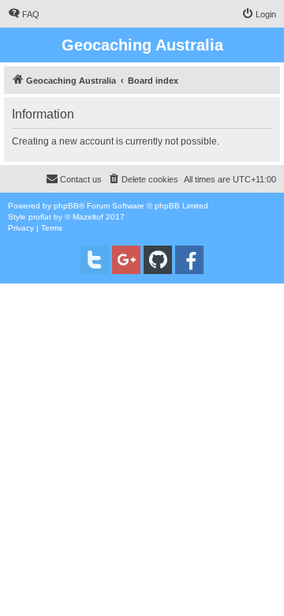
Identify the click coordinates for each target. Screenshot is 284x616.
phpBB (66, 205)
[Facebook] (189, 260)
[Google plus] (126, 260)
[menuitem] (23, 14)
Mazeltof (88, 216)
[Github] (158, 260)
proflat (39, 216)
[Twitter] (94, 260)
